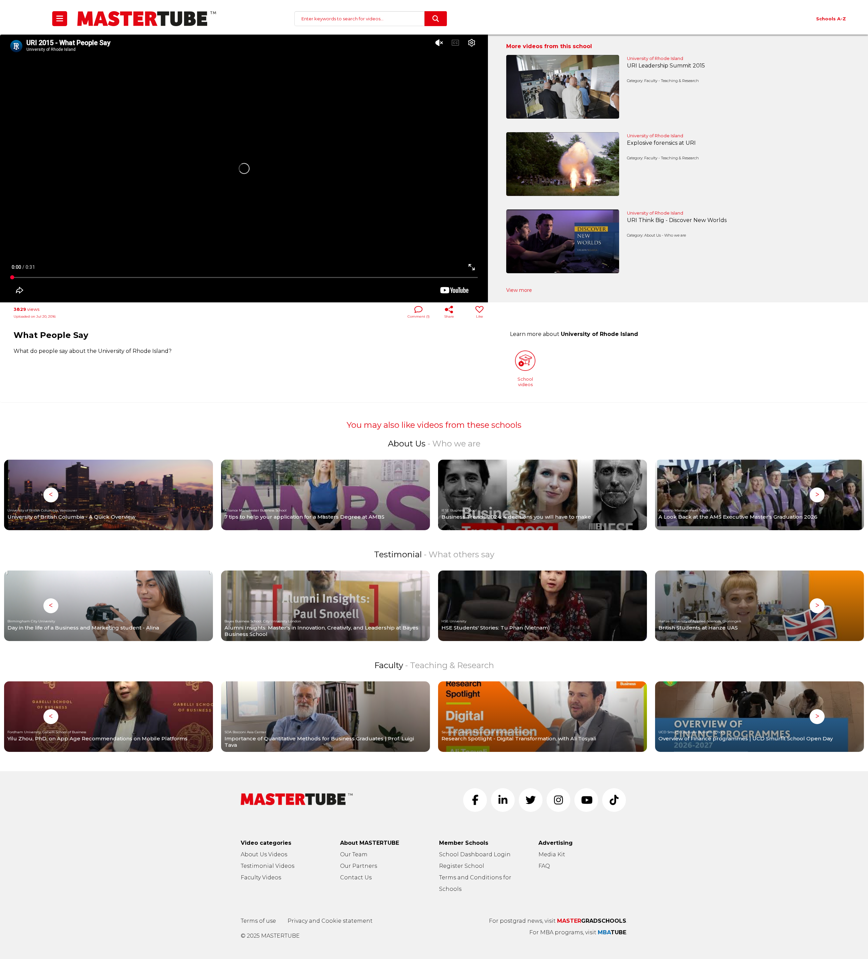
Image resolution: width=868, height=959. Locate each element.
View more (519, 290)
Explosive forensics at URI (661, 143)
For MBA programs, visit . (578, 932)
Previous (50, 494)
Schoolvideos (525, 381)
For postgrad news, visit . (558, 921)
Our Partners (358, 866)
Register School (461, 866)
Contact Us (356, 877)
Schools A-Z (831, 18)
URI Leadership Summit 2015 (666, 65)
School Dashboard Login (475, 854)
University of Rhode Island (655, 58)
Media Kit (551, 854)
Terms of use (258, 921)
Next (817, 494)
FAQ (544, 866)
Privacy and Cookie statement (330, 921)
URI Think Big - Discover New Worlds (677, 220)
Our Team (354, 854)
